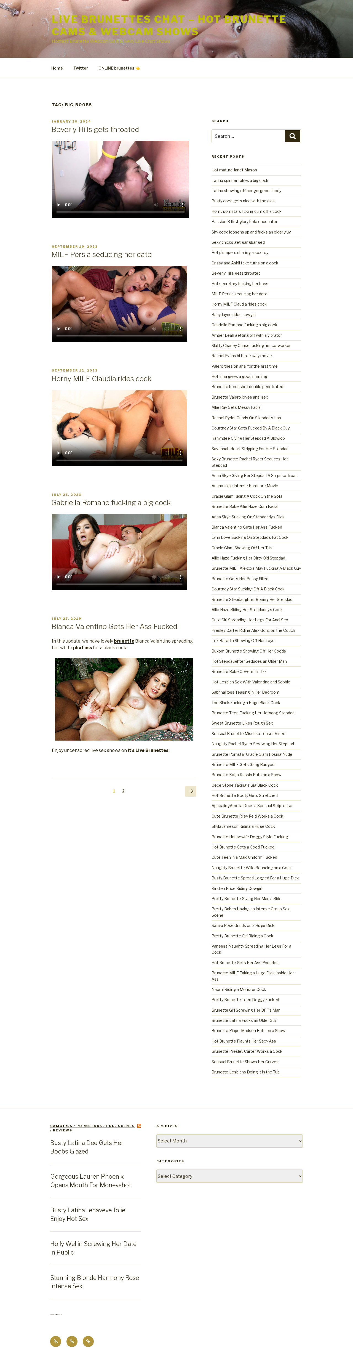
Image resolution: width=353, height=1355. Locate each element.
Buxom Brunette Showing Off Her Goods (249, 651)
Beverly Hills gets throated (95, 129)
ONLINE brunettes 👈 (119, 68)
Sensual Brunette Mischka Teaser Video (248, 733)
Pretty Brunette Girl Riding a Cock (242, 936)
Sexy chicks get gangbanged (238, 242)
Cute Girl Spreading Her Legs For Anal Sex (250, 619)
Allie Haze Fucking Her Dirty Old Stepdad (248, 558)
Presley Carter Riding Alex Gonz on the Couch (253, 630)
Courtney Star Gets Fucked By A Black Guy (251, 428)
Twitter (80, 68)
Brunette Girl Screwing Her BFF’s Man (246, 1010)
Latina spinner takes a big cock (240, 180)
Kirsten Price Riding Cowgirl (237, 888)
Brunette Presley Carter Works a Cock (247, 1051)
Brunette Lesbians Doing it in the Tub (246, 1072)
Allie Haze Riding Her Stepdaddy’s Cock (247, 609)
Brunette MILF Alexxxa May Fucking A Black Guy (256, 568)
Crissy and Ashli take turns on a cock (245, 263)
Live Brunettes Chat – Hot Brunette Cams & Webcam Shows (169, 25)
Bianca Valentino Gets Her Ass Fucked (114, 626)
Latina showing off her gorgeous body (246, 190)
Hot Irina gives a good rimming (239, 376)
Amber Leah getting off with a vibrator (247, 335)
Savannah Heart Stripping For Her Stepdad (250, 448)
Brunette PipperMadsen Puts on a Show (248, 1030)
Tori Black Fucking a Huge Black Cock (246, 702)
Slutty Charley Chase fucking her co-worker (251, 345)
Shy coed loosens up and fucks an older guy (251, 232)
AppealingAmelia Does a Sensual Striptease (252, 805)
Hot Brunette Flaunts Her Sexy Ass (244, 1041)
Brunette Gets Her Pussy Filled (240, 578)
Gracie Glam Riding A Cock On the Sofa (247, 496)
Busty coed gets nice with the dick (243, 200)
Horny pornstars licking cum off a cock (247, 211)
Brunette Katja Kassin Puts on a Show (246, 774)
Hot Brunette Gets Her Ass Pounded (245, 962)
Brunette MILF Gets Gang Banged (243, 764)
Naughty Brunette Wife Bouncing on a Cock (252, 867)
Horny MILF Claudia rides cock (101, 378)
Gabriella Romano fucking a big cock (111, 502)
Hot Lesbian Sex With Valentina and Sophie (251, 682)
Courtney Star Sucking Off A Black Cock (248, 589)
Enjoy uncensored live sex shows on (110, 750)
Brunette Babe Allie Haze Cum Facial (245, 506)
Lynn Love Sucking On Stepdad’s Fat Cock (250, 537)
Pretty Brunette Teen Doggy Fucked (245, 999)
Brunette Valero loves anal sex (240, 397)
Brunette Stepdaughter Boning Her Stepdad (252, 599)
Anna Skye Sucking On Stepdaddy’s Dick (248, 517)
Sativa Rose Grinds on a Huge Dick (243, 925)
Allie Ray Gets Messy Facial (236, 407)
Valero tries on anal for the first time (245, 366)
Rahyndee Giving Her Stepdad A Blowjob (248, 438)
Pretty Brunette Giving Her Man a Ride (247, 898)
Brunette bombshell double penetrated (247, 386)
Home (57, 68)
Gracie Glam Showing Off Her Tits (242, 547)
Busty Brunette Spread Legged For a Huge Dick (255, 878)
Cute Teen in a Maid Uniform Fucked (244, 857)
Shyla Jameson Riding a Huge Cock (243, 826)
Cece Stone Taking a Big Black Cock (245, 785)
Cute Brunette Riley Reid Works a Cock (247, 816)
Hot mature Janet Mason (234, 170)
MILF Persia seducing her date (101, 254)
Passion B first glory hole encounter (244, 221)
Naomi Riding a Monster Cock (239, 989)
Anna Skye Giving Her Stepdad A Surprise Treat (254, 475)
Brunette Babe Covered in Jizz (239, 671)
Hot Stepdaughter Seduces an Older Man (249, 661)
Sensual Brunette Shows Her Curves (245, 1061)
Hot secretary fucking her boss (240, 283)
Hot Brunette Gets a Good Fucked (243, 847)
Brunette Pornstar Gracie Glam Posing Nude (252, 754)
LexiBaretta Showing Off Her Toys (243, 640)
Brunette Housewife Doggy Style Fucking (250, 836)
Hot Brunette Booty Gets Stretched (245, 795)
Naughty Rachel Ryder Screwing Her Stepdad (253, 743)
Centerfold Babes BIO (56, 1314)
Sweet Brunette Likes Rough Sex (242, 723)
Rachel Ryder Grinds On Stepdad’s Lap (246, 417)
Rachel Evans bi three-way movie (242, 355)
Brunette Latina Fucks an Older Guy (244, 1020)
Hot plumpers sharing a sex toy (240, 252)
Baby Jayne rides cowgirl (234, 314)
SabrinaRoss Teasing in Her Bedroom (245, 692)
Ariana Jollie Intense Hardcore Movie (245, 485)
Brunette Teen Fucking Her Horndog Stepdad (253, 712)
